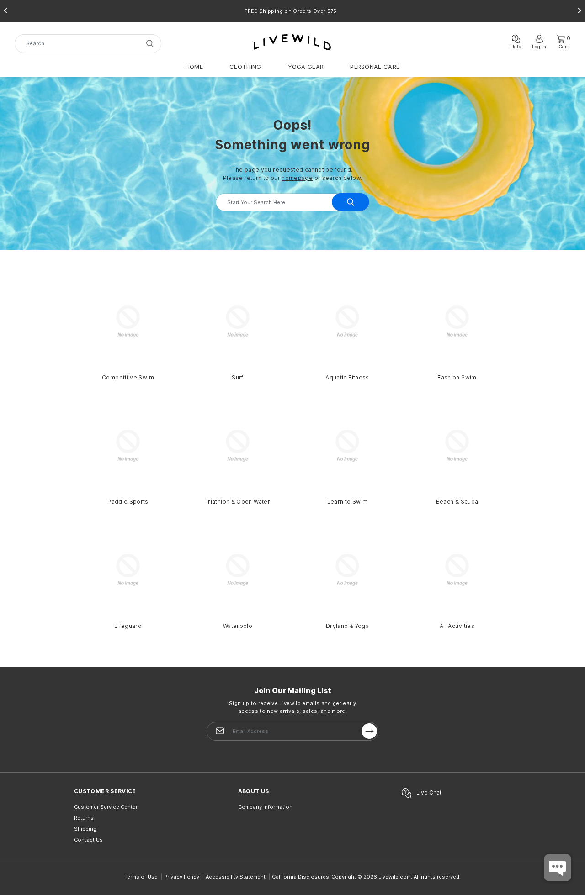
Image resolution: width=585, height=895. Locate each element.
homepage (297, 177)
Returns (84, 818)
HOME (194, 66)
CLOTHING (245, 66)
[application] (557, 867)
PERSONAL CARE (374, 66)
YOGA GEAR (306, 66)
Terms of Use (141, 877)
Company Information (265, 807)
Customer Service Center (106, 807)
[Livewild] (292, 41)
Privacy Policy (181, 877)
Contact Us (88, 840)
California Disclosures (300, 877)
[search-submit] (151, 43)
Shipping (85, 829)
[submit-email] (369, 731)
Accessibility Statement (236, 877)
